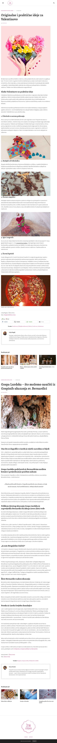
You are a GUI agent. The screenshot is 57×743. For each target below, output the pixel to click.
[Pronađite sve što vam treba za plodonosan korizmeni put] (9, 360)
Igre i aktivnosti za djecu (5, 10)
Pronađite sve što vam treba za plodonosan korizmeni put (7, 367)
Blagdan (19, 660)
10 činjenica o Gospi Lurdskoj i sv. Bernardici (25, 649)
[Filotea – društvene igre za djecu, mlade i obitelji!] (28, 360)
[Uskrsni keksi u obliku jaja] (9, 694)
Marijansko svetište (33, 660)
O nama (26, 737)
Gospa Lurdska (25, 660)
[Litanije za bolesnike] (28, 694)
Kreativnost (15, 326)
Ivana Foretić (4, 392)
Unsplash (6, 315)
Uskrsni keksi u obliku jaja (6, 701)
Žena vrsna (12, 315)
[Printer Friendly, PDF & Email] (5, 319)
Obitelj (12, 10)
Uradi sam (34, 326)
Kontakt (31, 737)
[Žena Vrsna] (10, 3)
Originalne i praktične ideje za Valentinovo (22, 17)
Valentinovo (41, 326)
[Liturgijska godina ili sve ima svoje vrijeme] (47, 694)
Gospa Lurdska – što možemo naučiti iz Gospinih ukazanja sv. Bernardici (28, 386)
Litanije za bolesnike (24, 701)
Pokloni (30, 326)
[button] (7, 322)
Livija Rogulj (4, 23)
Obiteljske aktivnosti (23, 326)
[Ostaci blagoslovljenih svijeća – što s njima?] (47, 360)
